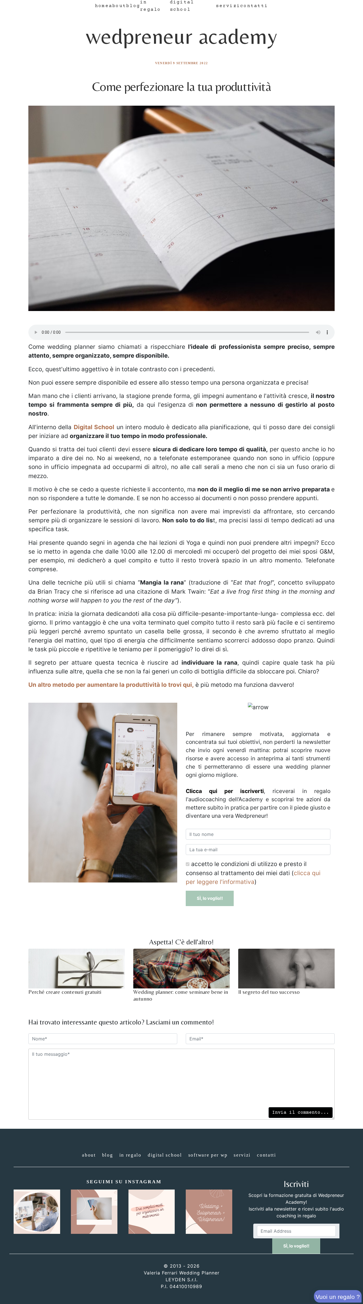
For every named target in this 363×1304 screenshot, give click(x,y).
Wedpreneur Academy (181, 36)
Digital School (165, 1155)
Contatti (254, 6)
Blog (133, 6)
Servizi (228, 6)
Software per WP (208, 1155)
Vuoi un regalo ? (338, 1296)
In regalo (130, 1155)
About (117, 6)
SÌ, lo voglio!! (210, 898)
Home (102, 6)
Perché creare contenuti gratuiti (64, 991)
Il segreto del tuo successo (268, 991)
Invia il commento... (300, 1112)
